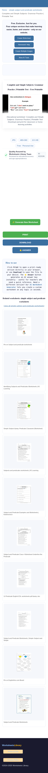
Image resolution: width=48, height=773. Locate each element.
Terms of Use (13, 751)
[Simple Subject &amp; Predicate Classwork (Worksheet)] (24, 410)
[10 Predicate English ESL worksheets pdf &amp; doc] (24, 578)
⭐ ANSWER (25, 250)
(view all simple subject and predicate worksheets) (24, 306)
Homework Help (24, 45)
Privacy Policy (13, 760)
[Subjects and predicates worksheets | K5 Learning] (24, 452)
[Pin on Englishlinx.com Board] (24, 662)
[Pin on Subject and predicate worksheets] (24, 326)
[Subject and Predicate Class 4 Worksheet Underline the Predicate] (24, 536)
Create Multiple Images (24, 51)
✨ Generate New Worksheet (25, 222)
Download (25, 242)
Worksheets (11, 745)
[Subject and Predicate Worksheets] (24, 704)
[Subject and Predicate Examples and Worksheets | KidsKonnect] (24, 494)
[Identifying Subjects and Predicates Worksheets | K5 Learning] (24, 368)
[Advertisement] (24, 190)
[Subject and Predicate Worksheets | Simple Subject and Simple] (24, 620)
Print (25, 235)
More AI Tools (24, 58)
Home (4, 10)
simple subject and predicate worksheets (25, 10)
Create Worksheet (24, 38)
